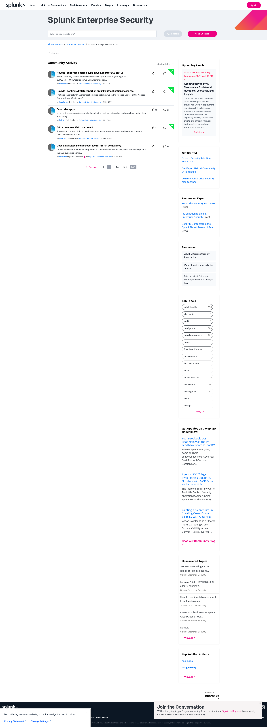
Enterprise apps (66, 109)
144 (116, 167)
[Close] (86, 712)
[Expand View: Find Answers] (86, 5)
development (190, 356)
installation (189, 384)
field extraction (191, 363)
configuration (190, 328)
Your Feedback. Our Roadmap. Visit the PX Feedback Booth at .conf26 (199, 442)
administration (191, 307)
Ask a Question (202, 33)
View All (188, 637)
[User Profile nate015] (51, 128)
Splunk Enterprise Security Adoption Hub (197, 255)
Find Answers (55, 44)
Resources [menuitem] (139, 5)
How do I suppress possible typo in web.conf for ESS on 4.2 (90, 72)
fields (186, 370)
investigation (190, 391)
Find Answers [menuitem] (77, 5)
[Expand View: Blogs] (112, 5)
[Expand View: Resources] (146, 5)
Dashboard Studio (193, 349)
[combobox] (115, 33)
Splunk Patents (102, 717)
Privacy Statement (14, 721)
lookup (187, 405)
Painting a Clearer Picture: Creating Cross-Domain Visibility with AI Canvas (198, 513)
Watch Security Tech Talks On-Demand (198, 267)
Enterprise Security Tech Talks (198, 203)
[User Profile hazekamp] (51, 74)
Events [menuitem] (95, 5)
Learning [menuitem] (122, 5)
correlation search (193, 335)
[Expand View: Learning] (128, 5)
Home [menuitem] (32, 5)
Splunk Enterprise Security (90, 83)
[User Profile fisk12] (51, 110)
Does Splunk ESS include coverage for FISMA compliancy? (90, 145)
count (187, 342)
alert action (189, 314)
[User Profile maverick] (51, 146)
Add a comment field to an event (75, 127)
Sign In (253, 5)
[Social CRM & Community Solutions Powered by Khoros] (212, 695)
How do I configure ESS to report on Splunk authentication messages (95, 90)
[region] (45, 717)
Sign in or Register (232, 711)
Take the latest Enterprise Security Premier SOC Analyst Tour (198, 279)
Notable (184, 627)
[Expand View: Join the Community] (65, 5)
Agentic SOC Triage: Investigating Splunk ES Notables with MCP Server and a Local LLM (198, 479)
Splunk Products (75, 44)
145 (124, 167)
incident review (191, 377)
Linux (186, 398)
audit (186, 321)
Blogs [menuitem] (108, 5)
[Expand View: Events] (100, 5)
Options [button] (52, 53)
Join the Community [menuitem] (52, 5)
